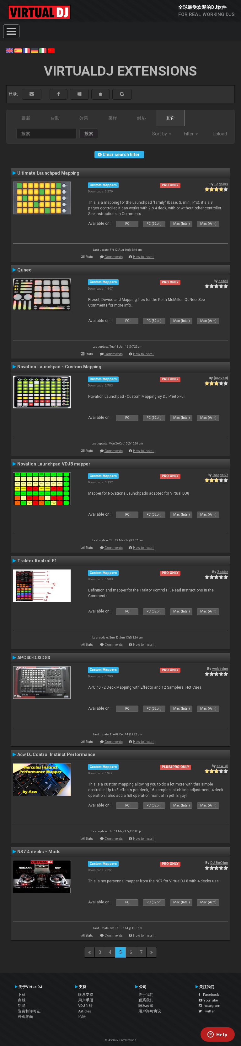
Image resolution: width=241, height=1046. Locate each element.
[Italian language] (42, 50)
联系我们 (145, 1000)
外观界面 (25, 1016)
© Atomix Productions (121, 1040)
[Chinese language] (51, 50)
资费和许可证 (29, 1011)
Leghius (221, 184)
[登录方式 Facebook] (58, 94)
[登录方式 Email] (31, 94)
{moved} (221, 378)
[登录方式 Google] (122, 94)
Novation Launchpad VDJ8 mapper (53, 463)
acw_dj (222, 766)
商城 (21, 1000)
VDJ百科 (85, 1005)
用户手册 (85, 1000)
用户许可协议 (149, 1011)
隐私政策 (145, 1005)
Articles (84, 1011)
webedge (220, 668)
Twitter (208, 1011)
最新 (26, 118)
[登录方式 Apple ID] (100, 94)
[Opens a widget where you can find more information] (217, 1035)
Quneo (24, 269)
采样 (112, 118)
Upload (220, 133)
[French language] (26, 50)
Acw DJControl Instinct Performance (56, 754)
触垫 (141, 118)
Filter (189, 133)
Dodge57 (220, 475)
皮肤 (55, 118)
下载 (21, 994)
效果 (83, 118)
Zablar (222, 572)
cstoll (223, 281)
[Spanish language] (17, 50)
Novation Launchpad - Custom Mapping (59, 366)
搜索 (88, 133)
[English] (9, 50)
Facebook (209, 994)
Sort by (160, 133)
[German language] (34, 50)
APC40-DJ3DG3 (33, 657)
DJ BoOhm (219, 862)
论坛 (82, 1016)
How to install (143, 257)
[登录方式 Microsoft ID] (79, 94)
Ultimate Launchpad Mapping (48, 173)
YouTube (210, 1000)
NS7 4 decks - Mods (39, 851)
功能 (21, 1005)
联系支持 (85, 994)
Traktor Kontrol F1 (37, 560)
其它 (170, 118)
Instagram (211, 1005)
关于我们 (145, 994)
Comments (113, 257)
